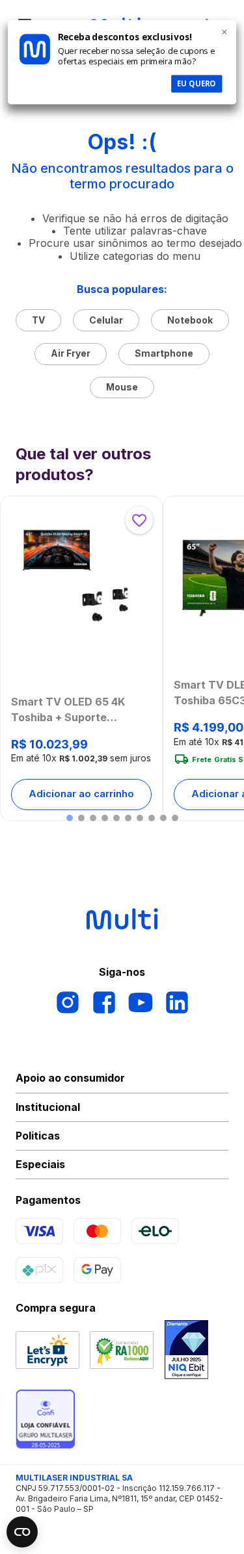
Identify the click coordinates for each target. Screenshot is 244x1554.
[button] (69, 818)
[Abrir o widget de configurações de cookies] (22, 1532)
